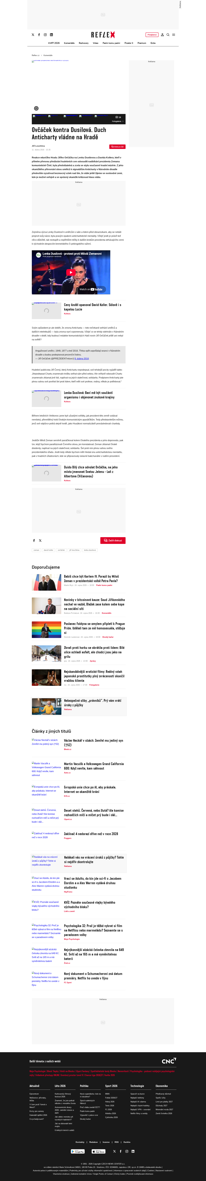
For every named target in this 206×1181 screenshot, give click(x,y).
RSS (117, 1142)
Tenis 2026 (109, 1106)
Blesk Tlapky (53, 1071)
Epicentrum (34, 1094)
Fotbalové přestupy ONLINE (47, 1075)
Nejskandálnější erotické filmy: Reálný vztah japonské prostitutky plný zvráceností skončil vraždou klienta (94, 676)
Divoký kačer (85, 1119)
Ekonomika (162, 1086)
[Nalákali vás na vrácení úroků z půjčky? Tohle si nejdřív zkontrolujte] (46, 863)
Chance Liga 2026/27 (94, 1075)
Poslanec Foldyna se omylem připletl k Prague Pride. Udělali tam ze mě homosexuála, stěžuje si (94, 628)
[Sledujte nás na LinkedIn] (51, 34)
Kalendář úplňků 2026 (38, 1115)
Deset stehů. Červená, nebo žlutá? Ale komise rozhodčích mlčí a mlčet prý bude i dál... (94, 812)
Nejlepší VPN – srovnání (140, 1109)
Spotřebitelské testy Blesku (103, 1071)
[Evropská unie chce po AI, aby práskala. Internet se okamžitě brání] (46, 793)
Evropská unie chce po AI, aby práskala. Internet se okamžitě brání (90, 789)
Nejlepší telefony (137, 1098)
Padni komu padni (111, 43)
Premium (142, 43)
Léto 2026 (60, 1086)
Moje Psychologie (37, 1071)
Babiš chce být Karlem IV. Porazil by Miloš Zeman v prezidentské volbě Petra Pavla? (91, 578)
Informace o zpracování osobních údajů (130, 1171)
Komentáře (69, 43)
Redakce (93, 1142)
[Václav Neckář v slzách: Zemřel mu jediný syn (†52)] (46, 746)
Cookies (151, 1171)
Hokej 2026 (109, 1102)
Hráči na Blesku (67, 1071)
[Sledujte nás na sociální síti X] (33, 34)
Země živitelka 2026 (164, 1113)
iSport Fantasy (82, 1071)
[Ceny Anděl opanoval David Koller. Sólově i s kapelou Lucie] (46, 311)
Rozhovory (83, 43)
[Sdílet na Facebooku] (34, 540)
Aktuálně (34, 1086)
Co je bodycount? (37, 1119)
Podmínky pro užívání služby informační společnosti (91, 1171)
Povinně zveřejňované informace (140, 1174)
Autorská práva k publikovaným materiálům (50, 1171)
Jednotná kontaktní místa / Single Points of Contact (92, 1174)
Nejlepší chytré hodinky (140, 1106)
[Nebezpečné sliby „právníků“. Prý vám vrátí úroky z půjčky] (46, 706)
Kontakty (80, 1142)
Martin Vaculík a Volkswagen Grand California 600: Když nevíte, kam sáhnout (94, 766)
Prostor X (129, 43)
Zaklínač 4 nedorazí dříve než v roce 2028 (91, 834)
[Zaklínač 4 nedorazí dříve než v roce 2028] (46, 840)
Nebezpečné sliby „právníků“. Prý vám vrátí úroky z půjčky (92, 702)
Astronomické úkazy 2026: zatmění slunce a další (64, 1110)
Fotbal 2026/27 (111, 1098)
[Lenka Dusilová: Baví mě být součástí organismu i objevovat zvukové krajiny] (46, 398)
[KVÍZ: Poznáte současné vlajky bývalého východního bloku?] (46, 908)
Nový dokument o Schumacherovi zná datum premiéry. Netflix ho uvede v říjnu (93, 976)
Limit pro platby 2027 (164, 1102)
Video (95, 43)
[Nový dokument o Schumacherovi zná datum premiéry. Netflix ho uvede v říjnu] (46, 979)
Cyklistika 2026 (111, 1117)
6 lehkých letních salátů (64, 1130)
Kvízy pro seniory (37, 1111)
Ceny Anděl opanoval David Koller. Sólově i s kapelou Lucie (92, 307)
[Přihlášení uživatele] (162, 35)
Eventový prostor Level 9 (72, 1075)
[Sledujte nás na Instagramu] (45, 34)
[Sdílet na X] (40, 540)
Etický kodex (119, 1174)
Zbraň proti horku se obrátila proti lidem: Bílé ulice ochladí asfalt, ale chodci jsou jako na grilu (94, 652)
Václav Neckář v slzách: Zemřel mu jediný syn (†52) (93, 742)
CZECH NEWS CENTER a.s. (113, 1164)
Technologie (137, 1086)
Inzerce (106, 1142)
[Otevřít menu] (173, 35)
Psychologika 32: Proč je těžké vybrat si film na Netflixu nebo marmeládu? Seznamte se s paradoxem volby (93, 930)
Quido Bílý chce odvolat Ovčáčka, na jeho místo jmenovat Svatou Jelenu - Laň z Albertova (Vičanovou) (91, 471)
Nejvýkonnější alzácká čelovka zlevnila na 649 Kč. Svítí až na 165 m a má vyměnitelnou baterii (94, 954)
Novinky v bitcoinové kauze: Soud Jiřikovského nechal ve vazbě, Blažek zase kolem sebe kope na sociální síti (94, 604)
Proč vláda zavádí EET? (90, 1107)
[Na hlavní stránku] (103, 34)
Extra (153, 43)
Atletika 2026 (110, 1113)
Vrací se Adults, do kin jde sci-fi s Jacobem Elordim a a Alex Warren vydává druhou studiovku (92, 883)
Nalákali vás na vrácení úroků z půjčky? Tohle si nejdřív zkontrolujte (94, 859)
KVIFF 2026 (54, 43)
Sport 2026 (111, 1086)
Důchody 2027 (161, 1106)
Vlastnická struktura (61, 1174)
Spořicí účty (161, 1098)
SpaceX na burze (137, 1094)
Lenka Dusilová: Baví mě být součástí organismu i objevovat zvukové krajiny (89, 395)
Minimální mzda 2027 (164, 1109)
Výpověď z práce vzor (89, 1115)
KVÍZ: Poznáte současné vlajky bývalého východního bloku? (89, 904)
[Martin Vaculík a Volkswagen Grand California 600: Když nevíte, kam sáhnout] (46, 770)
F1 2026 (108, 1109)
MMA (107, 1094)
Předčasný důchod (163, 1094)
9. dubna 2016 (82, 358)
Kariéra (127, 1142)
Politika (84, 1086)
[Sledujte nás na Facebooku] (39, 34)
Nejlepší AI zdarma (138, 1102)
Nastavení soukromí (164, 1171)
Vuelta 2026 (109, 1075)
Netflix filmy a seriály (139, 1113)
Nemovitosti (123, 1071)
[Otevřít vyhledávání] (168, 35)
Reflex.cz (36, 55)
